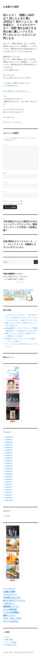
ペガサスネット (9, 603)
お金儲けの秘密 (11, 6)
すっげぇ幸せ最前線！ (11, 612)
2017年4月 (8, 490)
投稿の (9, 639)
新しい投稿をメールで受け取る (14, 204)
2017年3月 (8, 492)
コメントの (10, 642)
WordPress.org (10, 645)
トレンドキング (9, 589)
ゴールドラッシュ (10, 594)
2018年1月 (8, 466)
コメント (5, 144)
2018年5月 (8, 455)
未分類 (7, 516)
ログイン (8, 637)
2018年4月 (8, 458)
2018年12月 (9, 437)
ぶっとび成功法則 (10, 609)
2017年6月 (8, 484)
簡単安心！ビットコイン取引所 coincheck (18, 290)
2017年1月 (8, 498)
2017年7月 (8, 482)
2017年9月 (8, 477)
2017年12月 (9, 469)
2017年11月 (9, 471)
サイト (5, 192)
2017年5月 (8, 487)
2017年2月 (8, 495)
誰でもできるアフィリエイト (14, 600)
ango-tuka (9, 122)
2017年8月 (8, 479)
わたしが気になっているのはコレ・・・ (17, 91)
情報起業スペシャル (11, 606)
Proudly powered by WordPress (23, 652)
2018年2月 (8, 463)
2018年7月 (8, 450)
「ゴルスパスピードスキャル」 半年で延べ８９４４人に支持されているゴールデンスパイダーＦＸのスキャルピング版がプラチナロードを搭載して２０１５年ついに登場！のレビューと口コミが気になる (21, 320)
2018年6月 (8, 453)
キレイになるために (11, 621)
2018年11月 (9, 440)
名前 (5, 173)
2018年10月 (9, 442)
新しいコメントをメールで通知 (14, 201)
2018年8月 (8, 448)
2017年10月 (9, 474)
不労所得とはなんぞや (11, 597)
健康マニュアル (9, 615)
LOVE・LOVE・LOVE (12, 618)
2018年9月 (8, 445)
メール (5, 182)
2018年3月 (8, 461)
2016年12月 (9, 500)
